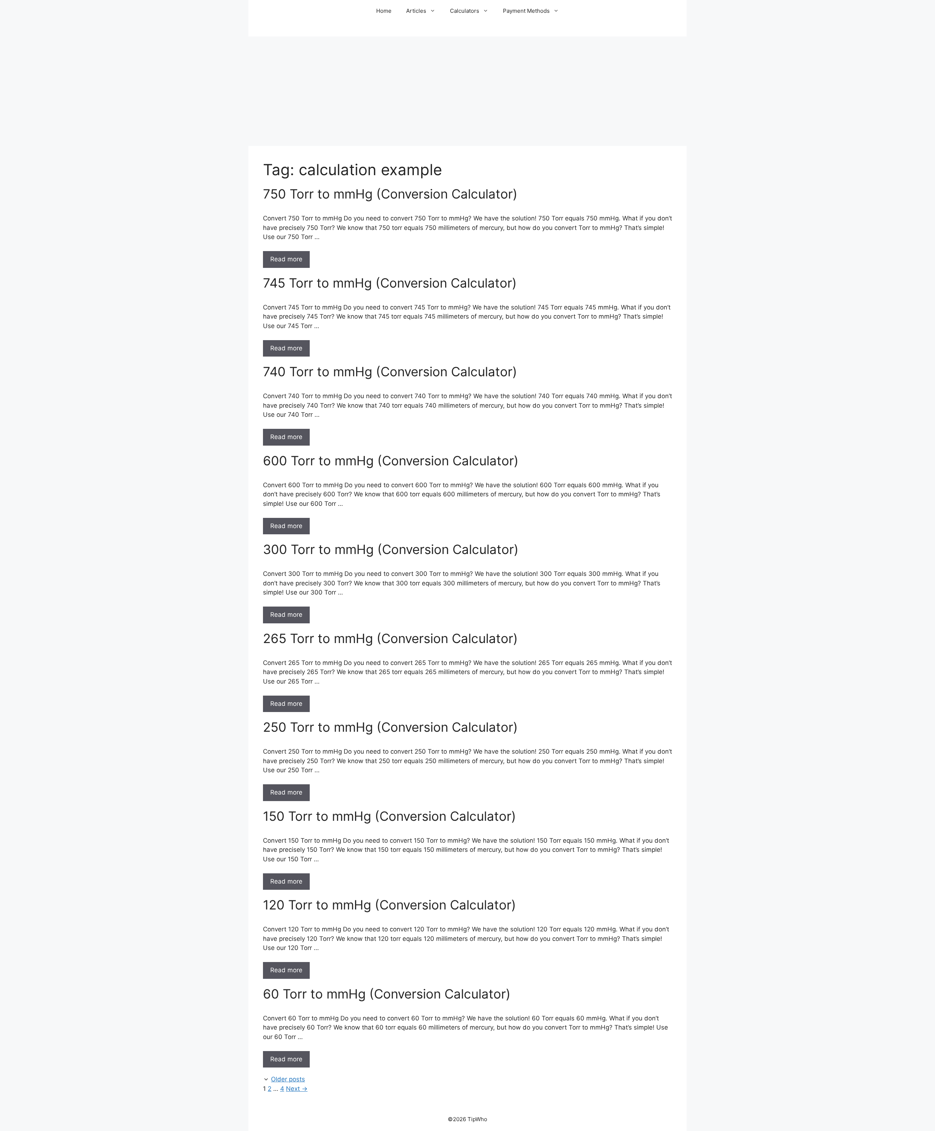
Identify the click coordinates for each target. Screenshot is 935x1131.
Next (297, 1088)
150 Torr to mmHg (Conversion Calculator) (389, 816)
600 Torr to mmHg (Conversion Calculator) (391, 460)
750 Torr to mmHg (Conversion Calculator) (390, 193)
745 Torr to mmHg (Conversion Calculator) (390, 283)
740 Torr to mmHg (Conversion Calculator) (390, 371)
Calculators (464, 10)
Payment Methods (526, 10)
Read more (286, 259)
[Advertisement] (467, 91)
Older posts (288, 1079)
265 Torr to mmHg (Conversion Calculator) (390, 638)
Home (384, 10)
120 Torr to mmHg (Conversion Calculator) (389, 904)
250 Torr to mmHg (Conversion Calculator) (390, 727)
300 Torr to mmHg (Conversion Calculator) (391, 549)
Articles (416, 10)
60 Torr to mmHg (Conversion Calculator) (387, 993)
